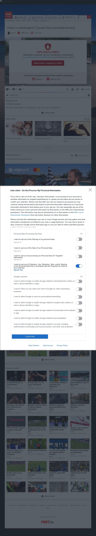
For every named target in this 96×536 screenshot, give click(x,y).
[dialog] (48, 268)
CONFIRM (30, 337)
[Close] (91, 190)
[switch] (79, 239)
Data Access (48, 345)
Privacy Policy (62, 345)
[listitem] (48, 233)
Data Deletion (33, 345)
